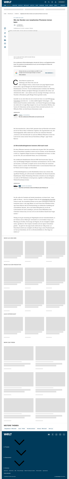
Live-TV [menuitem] (9, 5)
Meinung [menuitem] (51, 5)
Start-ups (51, 428)
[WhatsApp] (56, 434)
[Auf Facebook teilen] (5, 33)
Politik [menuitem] (46, 5)
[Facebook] (52, 434)
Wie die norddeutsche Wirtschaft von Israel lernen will (31, 116)
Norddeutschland (31, 428)
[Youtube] (49, 434)
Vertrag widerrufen (7, 473)
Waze (53, 103)
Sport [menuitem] (36, 5)
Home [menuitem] (5, 5)
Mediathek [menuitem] (14, 5)
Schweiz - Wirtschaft (42, 428)
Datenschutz (11, 470)
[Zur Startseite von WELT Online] (7, 2)
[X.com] (64, 434)
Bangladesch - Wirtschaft (10, 428)
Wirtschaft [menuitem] (26, 5)
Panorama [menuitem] (41, 5)
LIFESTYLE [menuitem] (32, 5)
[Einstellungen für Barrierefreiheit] (52, 2)
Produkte (63, 5)
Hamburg (21, 115)
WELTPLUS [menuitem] (20, 5)
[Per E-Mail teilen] (5, 44)
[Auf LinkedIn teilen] (5, 40)
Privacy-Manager (20, 470)
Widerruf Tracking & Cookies (29, 470)
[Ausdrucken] (5, 47)
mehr (55, 5)
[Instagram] (60, 434)
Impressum (6, 470)
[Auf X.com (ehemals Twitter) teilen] (5, 37)
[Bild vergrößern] (34, 43)
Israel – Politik (21, 428)
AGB (15, 470)
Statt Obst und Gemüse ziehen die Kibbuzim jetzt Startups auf (33, 187)
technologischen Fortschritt (48, 199)
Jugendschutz (45, 470)
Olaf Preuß (20, 24)
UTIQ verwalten (39, 470)
